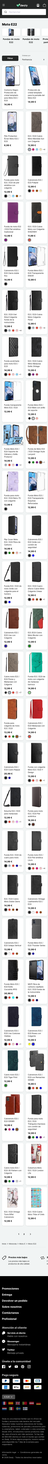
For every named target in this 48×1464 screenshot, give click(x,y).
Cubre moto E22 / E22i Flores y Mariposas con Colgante (11, 680)
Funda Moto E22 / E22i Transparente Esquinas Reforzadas (36, 499)
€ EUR (7, 1397)
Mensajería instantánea (18, 1344)
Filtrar (10, 58)
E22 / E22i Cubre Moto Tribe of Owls (36, 1213)
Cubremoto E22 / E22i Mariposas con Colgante (36, 725)
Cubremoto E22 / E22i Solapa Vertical (12, 944)
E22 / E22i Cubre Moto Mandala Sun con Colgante (36, 138)
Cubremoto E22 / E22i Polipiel (35, 181)
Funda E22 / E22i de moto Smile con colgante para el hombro (12, 590)
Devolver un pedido (14, 1300)
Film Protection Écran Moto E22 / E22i (11, 138)
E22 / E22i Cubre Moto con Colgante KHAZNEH (36, 229)
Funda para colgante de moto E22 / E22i (11, 725)
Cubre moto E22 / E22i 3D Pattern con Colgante (12, 1170)
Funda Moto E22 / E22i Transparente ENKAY (36, 273)
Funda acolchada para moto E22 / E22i (11, 363)
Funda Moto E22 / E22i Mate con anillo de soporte (36, 407)
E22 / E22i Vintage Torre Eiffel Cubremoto (12, 1214)
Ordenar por (26, 55)
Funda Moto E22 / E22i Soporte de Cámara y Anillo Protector (11, 453)
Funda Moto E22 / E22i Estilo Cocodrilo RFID (11, 986)
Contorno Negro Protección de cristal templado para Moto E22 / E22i (11, 95)
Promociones (10, 1288)
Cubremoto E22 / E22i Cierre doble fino (11, 273)
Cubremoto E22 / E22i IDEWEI (11, 1119)
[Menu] (9, 5)
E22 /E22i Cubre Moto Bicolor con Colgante (35, 635)
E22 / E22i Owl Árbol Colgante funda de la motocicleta (10, 318)
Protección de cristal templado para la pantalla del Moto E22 (36, 94)
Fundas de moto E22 (11, 41)
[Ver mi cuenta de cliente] (38, 5)
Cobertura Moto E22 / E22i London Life (35, 1170)
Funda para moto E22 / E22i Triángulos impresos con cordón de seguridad (36, 1123)
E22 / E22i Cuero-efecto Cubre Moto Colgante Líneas (36, 588)
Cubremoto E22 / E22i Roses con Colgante (35, 1033)
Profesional (9, 1318)
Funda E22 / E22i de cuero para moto (12, 856)
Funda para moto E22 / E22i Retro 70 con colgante (12, 498)
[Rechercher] (5, 12)
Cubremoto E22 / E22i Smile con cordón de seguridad (35, 543)
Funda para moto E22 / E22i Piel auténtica (35, 813)
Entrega (7, 1294)
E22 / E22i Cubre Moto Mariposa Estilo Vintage (35, 363)
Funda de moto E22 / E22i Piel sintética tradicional (12, 229)
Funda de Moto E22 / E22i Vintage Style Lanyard (36, 451)
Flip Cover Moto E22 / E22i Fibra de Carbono (12, 542)
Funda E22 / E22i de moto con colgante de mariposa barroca (36, 680)
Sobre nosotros (12, 1306)
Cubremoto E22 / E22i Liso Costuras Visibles (12, 1033)
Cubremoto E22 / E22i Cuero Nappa (12, 768)
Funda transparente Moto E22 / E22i (12, 406)
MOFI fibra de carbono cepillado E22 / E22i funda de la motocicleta (36, 988)
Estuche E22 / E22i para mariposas (12, 812)
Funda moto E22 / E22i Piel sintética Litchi (35, 857)
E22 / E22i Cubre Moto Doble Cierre (12, 900)
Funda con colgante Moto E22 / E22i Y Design (36, 769)
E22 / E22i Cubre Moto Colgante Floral (35, 317)
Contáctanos (10, 1312)
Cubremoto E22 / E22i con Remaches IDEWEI (36, 1077)
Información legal (9, 1452)
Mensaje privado (15, 1353)
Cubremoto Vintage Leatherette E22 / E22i (36, 901)
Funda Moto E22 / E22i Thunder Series (36, 944)
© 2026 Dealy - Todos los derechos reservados (22, 1457)
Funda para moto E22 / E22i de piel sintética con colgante (11, 184)
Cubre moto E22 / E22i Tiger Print (11, 1075)
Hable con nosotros (17, 1336)
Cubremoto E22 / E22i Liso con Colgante (11, 635)
